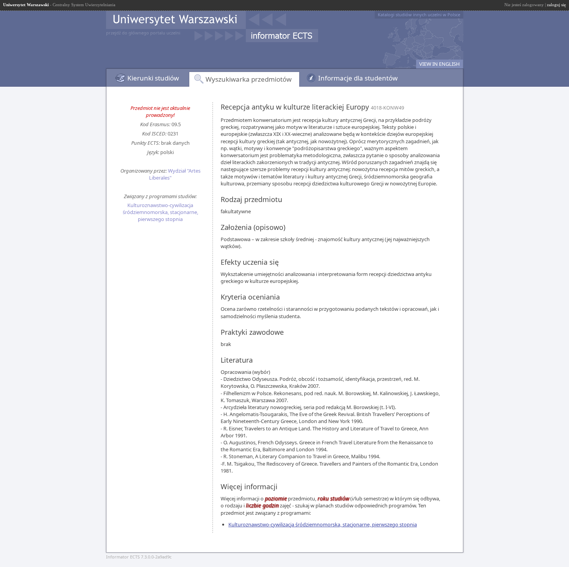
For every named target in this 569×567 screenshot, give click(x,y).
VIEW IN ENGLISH (439, 63)
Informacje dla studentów (358, 78)
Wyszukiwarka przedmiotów (248, 79)
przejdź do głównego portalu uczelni (143, 33)
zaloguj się (556, 4)
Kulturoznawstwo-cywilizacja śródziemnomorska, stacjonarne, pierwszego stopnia (160, 212)
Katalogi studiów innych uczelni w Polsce (419, 14)
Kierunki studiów (153, 78)
